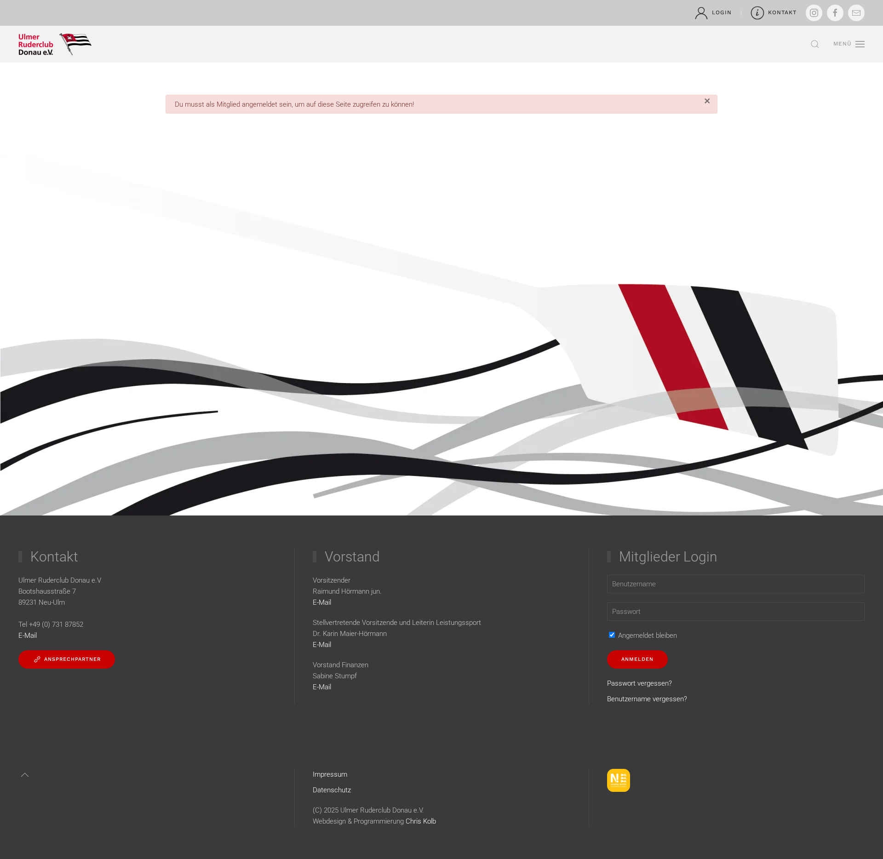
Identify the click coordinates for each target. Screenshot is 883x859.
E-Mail (322, 602)
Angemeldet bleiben (646, 635)
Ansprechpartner (72, 659)
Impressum (330, 774)
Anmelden (637, 659)
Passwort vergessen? (639, 683)
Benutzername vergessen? (647, 699)
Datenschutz (332, 790)
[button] (815, 44)
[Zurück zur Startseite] (55, 44)
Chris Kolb (422, 821)
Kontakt (782, 12)
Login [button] (722, 12)
